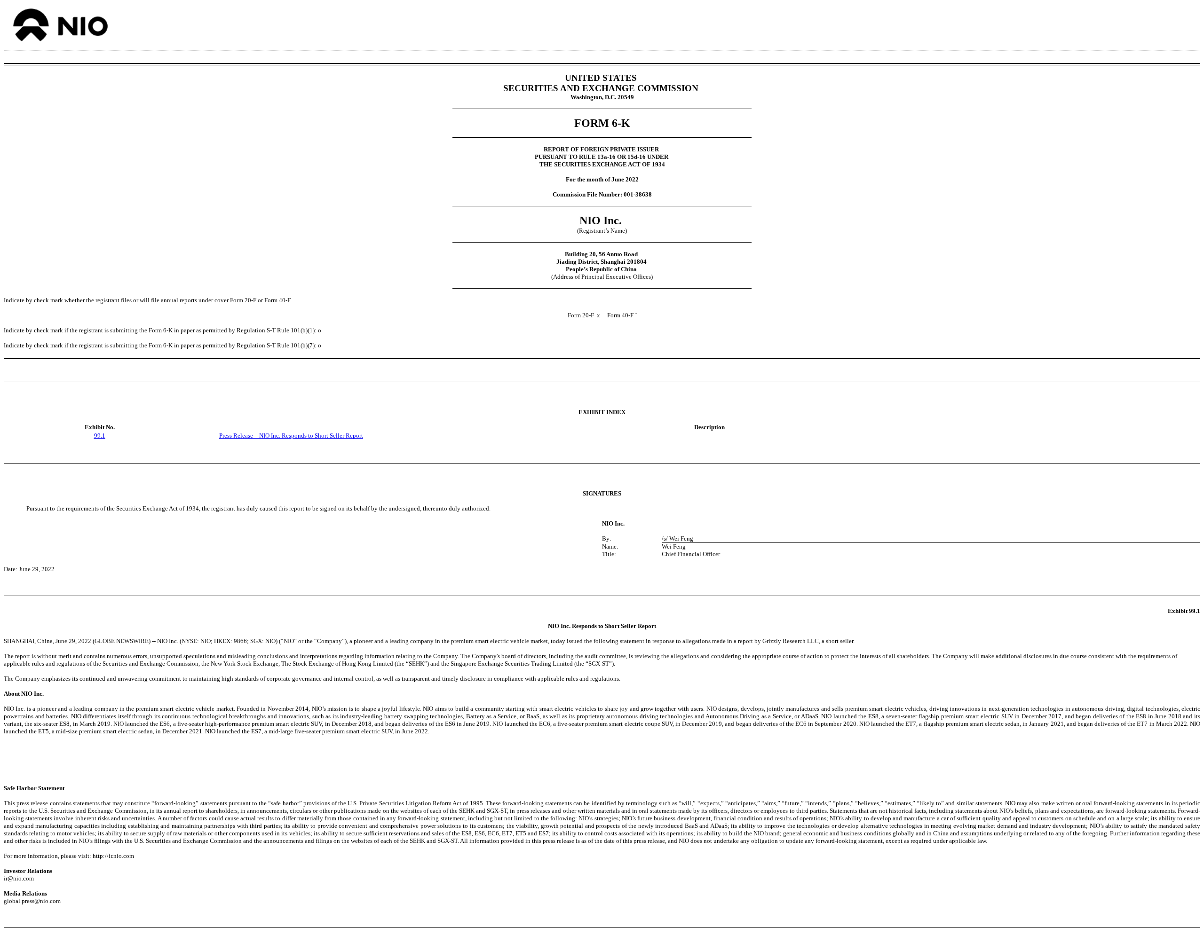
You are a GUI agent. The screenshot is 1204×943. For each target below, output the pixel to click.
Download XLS (1184, 22)
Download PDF (1171, 22)
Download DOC (1159, 22)
